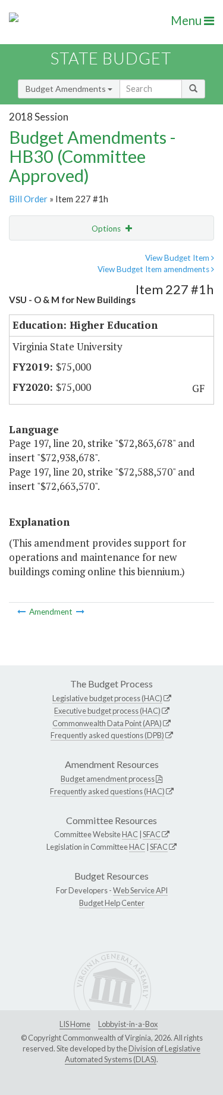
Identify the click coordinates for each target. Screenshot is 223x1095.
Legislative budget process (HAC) (107, 698)
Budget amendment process (108, 779)
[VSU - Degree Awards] (80, 611)
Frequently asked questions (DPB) (107, 735)
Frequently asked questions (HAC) (107, 791)
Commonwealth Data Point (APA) (107, 723)
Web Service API (140, 890)
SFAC (152, 834)
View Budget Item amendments (154, 269)
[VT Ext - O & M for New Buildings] (22, 611)
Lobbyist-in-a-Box (128, 1024)
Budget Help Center (112, 903)
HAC (130, 834)
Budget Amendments (67, 89)
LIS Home (74, 1024)
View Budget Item (178, 258)
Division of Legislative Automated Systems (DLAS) (132, 1054)
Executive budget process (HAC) (107, 710)
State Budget (111, 58)
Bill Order (28, 198)
